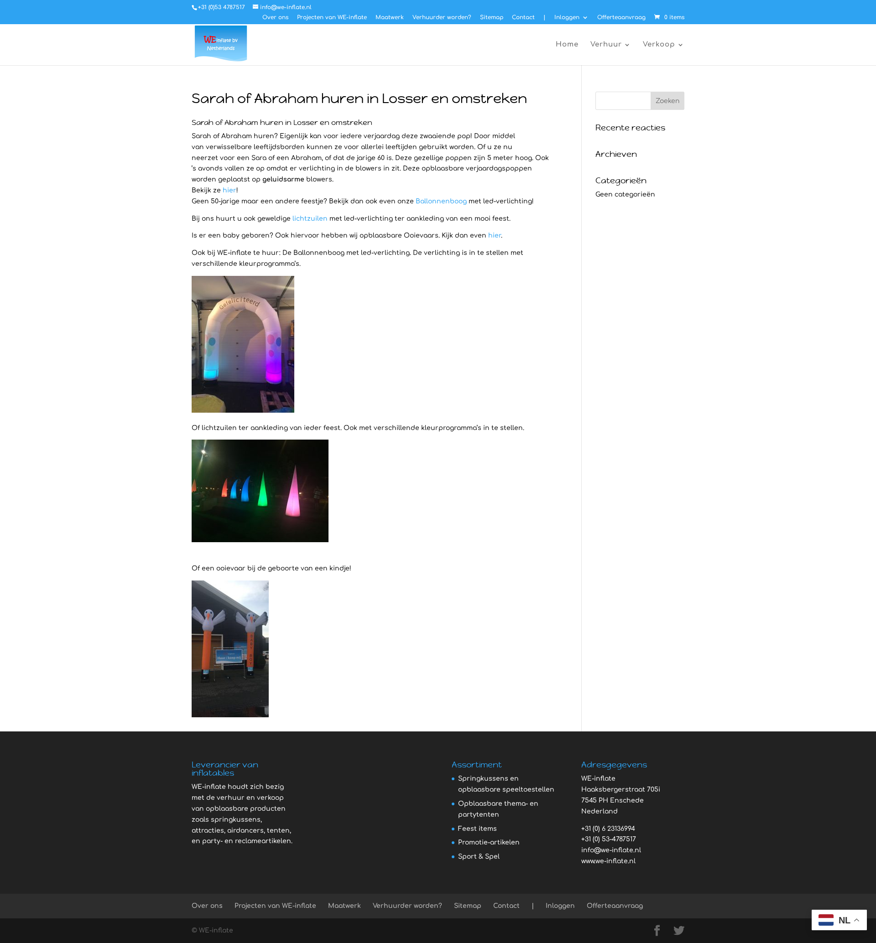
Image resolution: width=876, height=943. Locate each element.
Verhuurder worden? (441, 18)
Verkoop (659, 44)
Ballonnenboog (441, 201)
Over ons (275, 18)
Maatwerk (389, 18)
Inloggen (566, 18)
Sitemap (491, 18)
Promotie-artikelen (489, 842)
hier (229, 190)
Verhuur (606, 44)
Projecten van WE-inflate (332, 18)
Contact (523, 18)
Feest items (477, 828)
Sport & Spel (479, 856)
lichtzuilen (310, 218)
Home (567, 44)
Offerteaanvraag (621, 18)
